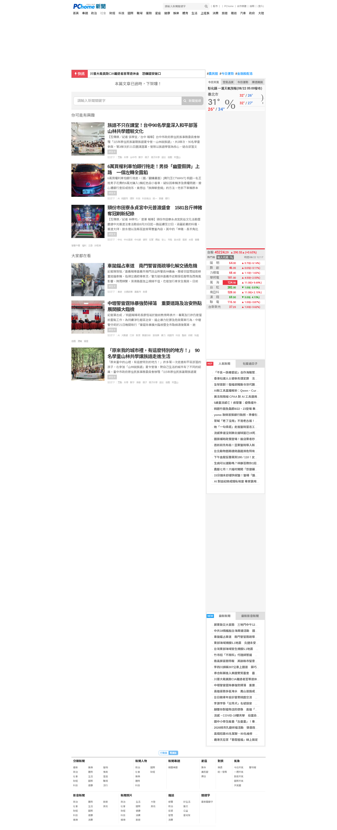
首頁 (76, 13)
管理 (170, 815)
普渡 (184, 239)
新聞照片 (126, 795)
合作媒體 (241, 6)
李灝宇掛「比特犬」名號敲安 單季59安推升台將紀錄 (249, 703)
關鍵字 (205, 795)
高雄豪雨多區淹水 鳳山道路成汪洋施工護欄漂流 (246, 691)
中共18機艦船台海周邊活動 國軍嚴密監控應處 (245, 630)
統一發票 (222, 772)
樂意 (138, 382)
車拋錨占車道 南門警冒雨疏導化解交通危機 (243, 636)
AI (118, 198)
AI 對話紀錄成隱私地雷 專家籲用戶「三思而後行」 (247, 481)
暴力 (163, 335)
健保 (145, 239)
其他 (105, 806)
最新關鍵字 (207, 802)
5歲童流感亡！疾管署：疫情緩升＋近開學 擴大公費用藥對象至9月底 (259, 402)
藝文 (185, 806)
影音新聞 (79, 795)
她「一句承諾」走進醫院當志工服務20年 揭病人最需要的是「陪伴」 (259, 427)
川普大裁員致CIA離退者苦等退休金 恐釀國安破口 (125, 73)
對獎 (220, 761)
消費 (215, 13)
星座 (158, 13)
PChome (229, 6)
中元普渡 (128, 239)
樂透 (220, 767)
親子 (147, 157)
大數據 (124, 335)
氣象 (237, 761)
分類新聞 (79, 761)
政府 (252, 13)
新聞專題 (174, 761)
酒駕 (80, 341)
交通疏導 (128, 292)
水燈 (191, 239)
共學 (126, 157)
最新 (75, 767)
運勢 (149, 13)
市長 (170, 239)
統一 (155, 198)
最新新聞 (219, 616)
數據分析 (146, 335)
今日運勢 (227, 73)
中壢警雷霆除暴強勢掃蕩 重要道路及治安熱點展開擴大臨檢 (253, 685)
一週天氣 (238, 772)
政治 (94, 13)
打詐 (132, 335)
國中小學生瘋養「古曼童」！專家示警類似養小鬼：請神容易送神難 (258, 721)
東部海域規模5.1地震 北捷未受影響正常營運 (243, 643)
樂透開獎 (257, 82)
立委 (90, 245)
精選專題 (173, 767)
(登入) (261, 6)
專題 (85, 13)
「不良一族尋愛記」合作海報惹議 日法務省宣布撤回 (249, 372)
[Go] (206, 6)
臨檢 (184, 335)
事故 (120, 292)
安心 (163, 239)
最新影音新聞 (250, 616)
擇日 (203, 776)
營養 (197, 239)
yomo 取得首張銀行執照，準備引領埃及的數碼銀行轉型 (250, 414)
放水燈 (177, 239)
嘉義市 (137, 292)
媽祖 (157, 239)
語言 (163, 157)
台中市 (133, 157)
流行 (105, 785)
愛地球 (186, 815)
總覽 (170, 802)
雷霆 (86, 341)
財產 (196, 335)
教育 (138, 335)
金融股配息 (244, 73)
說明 (252, 6)
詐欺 (190, 335)
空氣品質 (228, 82)
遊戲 (170, 157)
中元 (120, 239)
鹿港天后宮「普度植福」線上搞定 (236, 739)
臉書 (161, 198)
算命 (203, 767)
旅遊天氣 (238, 776)
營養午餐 (75, 245)
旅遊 (225, 13)
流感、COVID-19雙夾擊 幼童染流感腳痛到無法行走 (248, 715)
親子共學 (155, 157)
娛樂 (176, 13)
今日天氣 (213, 82)
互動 (120, 157)
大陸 (261, 13)
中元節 (137, 239)
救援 (145, 292)
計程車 (97, 245)
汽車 (243, 13)
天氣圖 (237, 785)
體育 (185, 13)
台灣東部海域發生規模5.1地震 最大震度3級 (243, 649)
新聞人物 (141, 761)
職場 (140, 13)
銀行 (167, 198)
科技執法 (146, 198)
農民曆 (212, 73)
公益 (185, 810)
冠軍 (151, 239)
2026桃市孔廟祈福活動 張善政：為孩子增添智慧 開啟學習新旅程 (258, 727)
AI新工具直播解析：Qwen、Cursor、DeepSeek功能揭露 (251, 390)
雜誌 (234, 13)
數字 (140, 157)
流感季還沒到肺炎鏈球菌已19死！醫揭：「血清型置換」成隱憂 (254, 433)
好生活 (186, 802)
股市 (215, 6)
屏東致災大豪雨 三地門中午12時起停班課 (242, 624)
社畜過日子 (250, 363)
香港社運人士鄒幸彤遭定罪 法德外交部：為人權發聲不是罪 (253, 378)
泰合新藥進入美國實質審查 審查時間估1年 (242, 673)
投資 (170, 810)
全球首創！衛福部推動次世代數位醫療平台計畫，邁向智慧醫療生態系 (259, 384)
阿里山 (177, 157)
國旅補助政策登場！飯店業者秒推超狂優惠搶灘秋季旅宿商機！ (255, 439)
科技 (121, 13)
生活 (194, 13)
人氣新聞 (219, 363)
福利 (84, 245)
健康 (167, 13)
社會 (103, 13)
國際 (130, 13)
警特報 (252, 767)
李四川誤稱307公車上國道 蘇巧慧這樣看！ (242, 667)
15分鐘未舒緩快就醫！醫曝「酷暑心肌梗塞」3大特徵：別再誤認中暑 (258, 475)
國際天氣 (238, 781)
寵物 (105, 767)
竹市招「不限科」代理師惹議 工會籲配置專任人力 (247, 655)
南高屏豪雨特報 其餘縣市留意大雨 (237, 661)
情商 (105, 772)
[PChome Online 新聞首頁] (121, 6)
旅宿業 (156, 335)
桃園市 (124, 198)
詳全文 (112, 152)
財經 (112, 13)
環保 (132, 198)
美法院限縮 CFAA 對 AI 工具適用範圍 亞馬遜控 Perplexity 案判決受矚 (259, 396)
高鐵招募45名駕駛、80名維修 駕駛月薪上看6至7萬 (248, 733)
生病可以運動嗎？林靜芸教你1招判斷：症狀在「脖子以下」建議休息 (258, 463)
